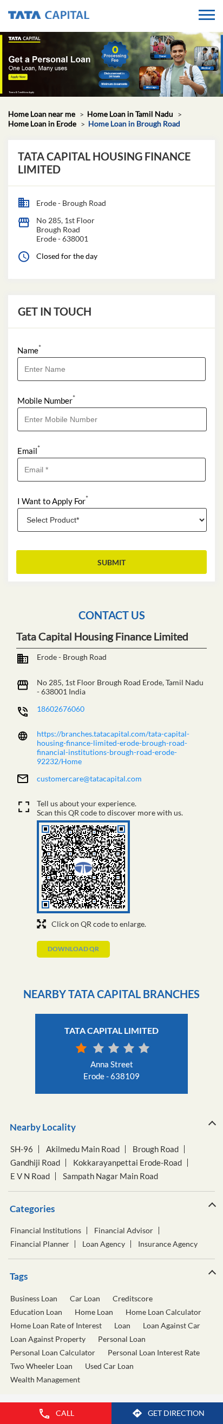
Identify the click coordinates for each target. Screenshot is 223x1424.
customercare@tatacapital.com (89, 778)
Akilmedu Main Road (83, 1149)
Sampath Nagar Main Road (110, 1176)
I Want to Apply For (52, 500)
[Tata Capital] (48, 16)
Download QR (73, 949)
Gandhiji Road (35, 1163)
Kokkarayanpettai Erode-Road (127, 1163)
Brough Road (156, 1149)
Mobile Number (46, 399)
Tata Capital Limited (111, 1030)
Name (29, 349)
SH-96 (21, 1149)
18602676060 (60, 708)
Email (28, 450)
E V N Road (30, 1176)
